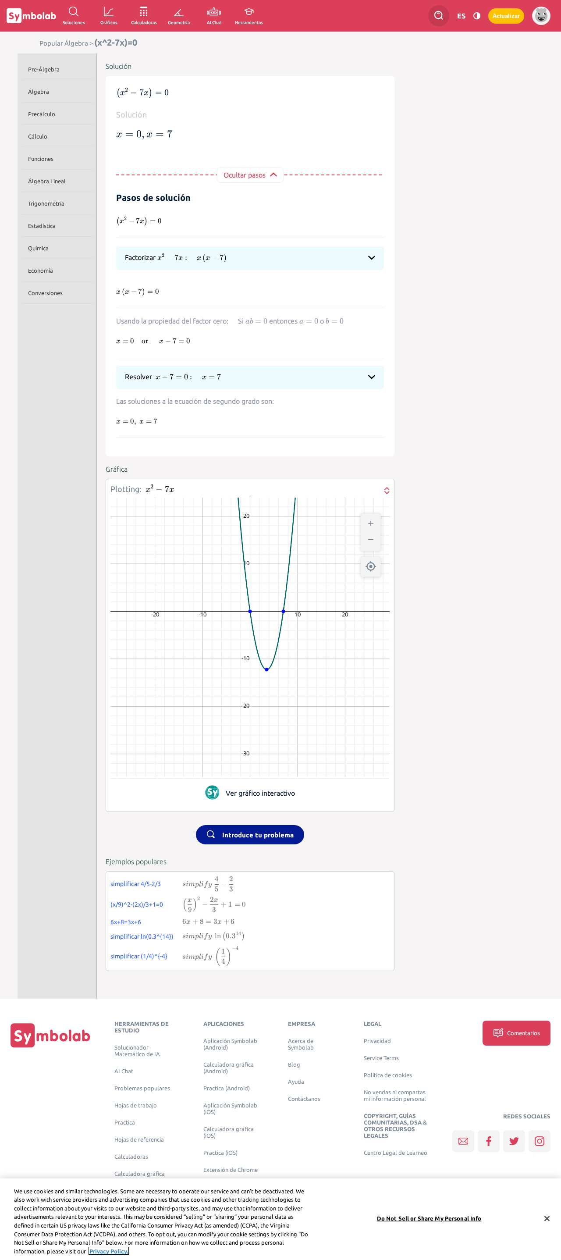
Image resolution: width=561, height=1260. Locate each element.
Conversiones (45, 293)
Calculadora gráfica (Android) (228, 1068)
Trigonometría (46, 203)
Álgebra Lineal (47, 181)
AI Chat (123, 1071)
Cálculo (37, 136)
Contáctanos (304, 1099)
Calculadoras (131, 1156)
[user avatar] (541, 16)
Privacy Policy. (108, 1251)
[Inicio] (50, 1035)
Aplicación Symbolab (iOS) (230, 1108)
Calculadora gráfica (139, 1174)
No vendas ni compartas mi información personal (395, 1095)
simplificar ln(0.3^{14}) (142, 936)
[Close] (547, 1218)
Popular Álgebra (63, 43)
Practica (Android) (226, 1088)
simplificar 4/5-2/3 (135, 884)
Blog (294, 1064)
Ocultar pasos (245, 175)
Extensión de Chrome (230, 1170)
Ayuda (296, 1081)
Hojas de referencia (139, 1139)
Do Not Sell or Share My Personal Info (429, 1218)
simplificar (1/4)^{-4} (138, 956)
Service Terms (381, 1058)
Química (38, 248)
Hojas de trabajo (135, 1105)
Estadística (42, 226)
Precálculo (41, 114)
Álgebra (38, 92)
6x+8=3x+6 (125, 922)
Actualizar (506, 16)
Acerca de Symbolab (301, 1044)
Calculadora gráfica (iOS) (228, 1132)
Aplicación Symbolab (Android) (230, 1044)
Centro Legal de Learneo (395, 1153)
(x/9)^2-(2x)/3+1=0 (136, 904)
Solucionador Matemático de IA (137, 1050)
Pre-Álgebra (44, 69)
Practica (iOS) (220, 1153)
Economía (40, 270)
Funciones (40, 159)
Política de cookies (388, 1075)
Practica (124, 1122)
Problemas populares (142, 1088)
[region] (280, 1219)
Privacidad (377, 1041)
